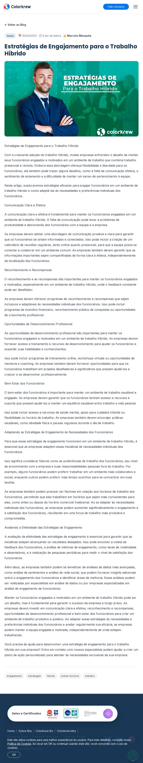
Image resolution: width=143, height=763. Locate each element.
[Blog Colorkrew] (17, 7)
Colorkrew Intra (66, 730)
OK (14, 754)
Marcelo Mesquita (79, 35)
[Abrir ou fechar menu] (135, 6)
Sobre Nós (25, 730)
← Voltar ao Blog (15, 24)
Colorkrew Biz (44, 730)
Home (11, 730)
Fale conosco (116, 6)
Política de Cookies (19, 743)
